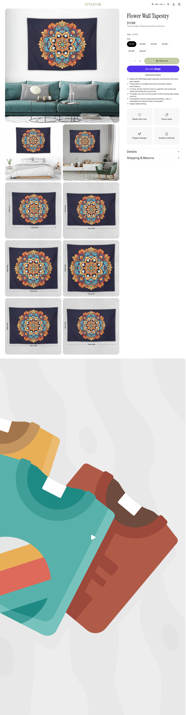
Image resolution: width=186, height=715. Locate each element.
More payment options (153, 75)
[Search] (168, 4)
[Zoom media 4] (33, 210)
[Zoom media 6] (33, 268)
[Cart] (179, 4)
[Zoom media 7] (91, 268)
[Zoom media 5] (91, 210)
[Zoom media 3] (91, 152)
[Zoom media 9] (91, 326)
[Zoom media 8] (33, 326)
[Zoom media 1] (62, 66)
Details (132, 151)
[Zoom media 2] (33, 152)
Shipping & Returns (140, 158)
